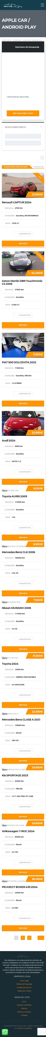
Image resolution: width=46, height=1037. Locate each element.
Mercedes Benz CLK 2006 (18, 552)
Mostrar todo (39, 167)
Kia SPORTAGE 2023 (15, 775)
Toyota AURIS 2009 (14, 496)
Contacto (24, 1015)
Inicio (24, 1001)
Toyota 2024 (10, 663)
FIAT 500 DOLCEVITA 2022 (19, 362)
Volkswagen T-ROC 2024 (18, 831)
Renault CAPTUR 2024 (16, 202)
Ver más (23, 243)
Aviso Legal (24, 980)
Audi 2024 (8, 440)
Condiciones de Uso (24, 987)
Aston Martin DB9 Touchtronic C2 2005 (22, 282)
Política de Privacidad (24, 984)
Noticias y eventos (24, 1012)
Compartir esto (24, 234)
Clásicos (24, 1008)
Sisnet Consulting (25, 1028)
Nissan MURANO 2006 (16, 608)
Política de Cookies (24, 991)
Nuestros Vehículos (24, 1005)
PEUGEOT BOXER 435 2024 (20, 887)
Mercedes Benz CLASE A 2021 (21, 719)
